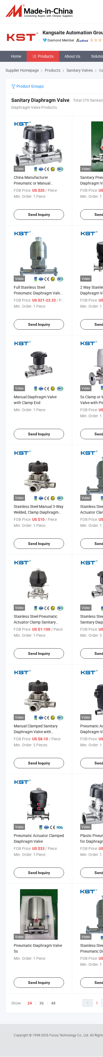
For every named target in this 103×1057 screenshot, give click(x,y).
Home (16, 56)
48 (53, 1003)
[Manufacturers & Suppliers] (40, 10)
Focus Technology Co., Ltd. (69, 1035)
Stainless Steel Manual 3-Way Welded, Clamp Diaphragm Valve (38, 512)
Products (46, 56)
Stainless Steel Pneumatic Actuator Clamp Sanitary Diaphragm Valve (35, 622)
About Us (72, 56)
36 (41, 1003)
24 (29, 1003)
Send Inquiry (39, 214)
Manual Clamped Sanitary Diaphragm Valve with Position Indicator (36, 731)
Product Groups (30, 86)
